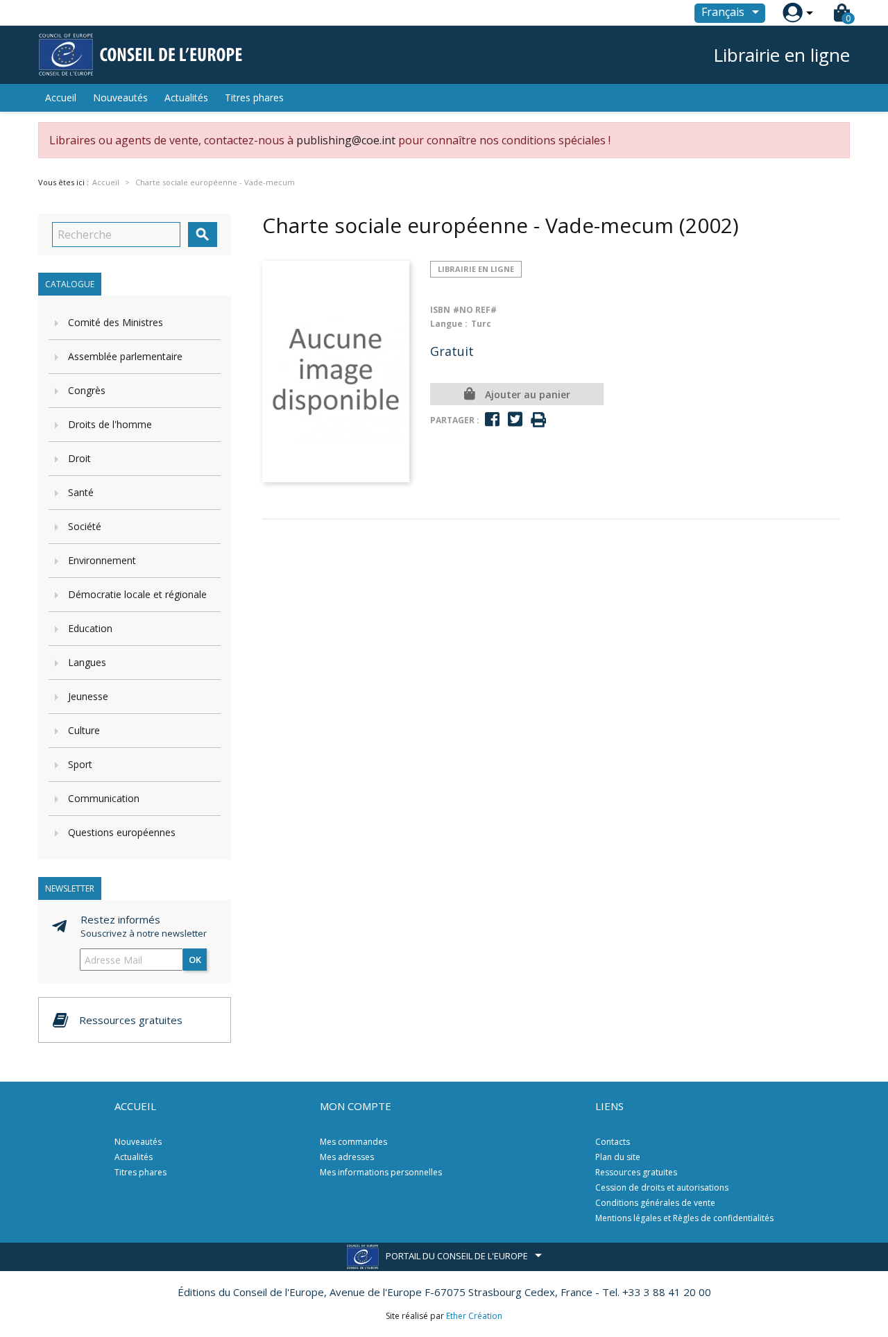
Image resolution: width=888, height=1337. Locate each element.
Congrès (86, 390)
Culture (84, 730)
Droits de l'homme (110, 424)
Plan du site (617, 1157)
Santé (81, 492)
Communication (103, 798)
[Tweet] (515, 419)
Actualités (186, 97)
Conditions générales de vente (655, 1203)
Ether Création (474, 1316)
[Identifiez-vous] (793, 13)
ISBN (440, 310)
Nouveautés (120, 97)
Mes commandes (353, 1142)
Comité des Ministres (115, 322)
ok (195, 959)
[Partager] (492, 419)
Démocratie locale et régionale (137, 594)
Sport (80, 764)
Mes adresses (347, 1157)
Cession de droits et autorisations (661, 1187)
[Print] (538, 420)
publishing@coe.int (345, 140)
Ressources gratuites (636, 1172)
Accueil (60, 97)
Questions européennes (122, 832)
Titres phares (254, 97)
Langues (87, 662)
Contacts (612, 1142)
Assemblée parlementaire (125, 356)
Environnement (102, 560)
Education (90, 628)
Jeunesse (88, 696)
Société (84, 526)
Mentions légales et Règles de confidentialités (684, 1218)
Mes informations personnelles (381, 1172)
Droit (79, 458)
